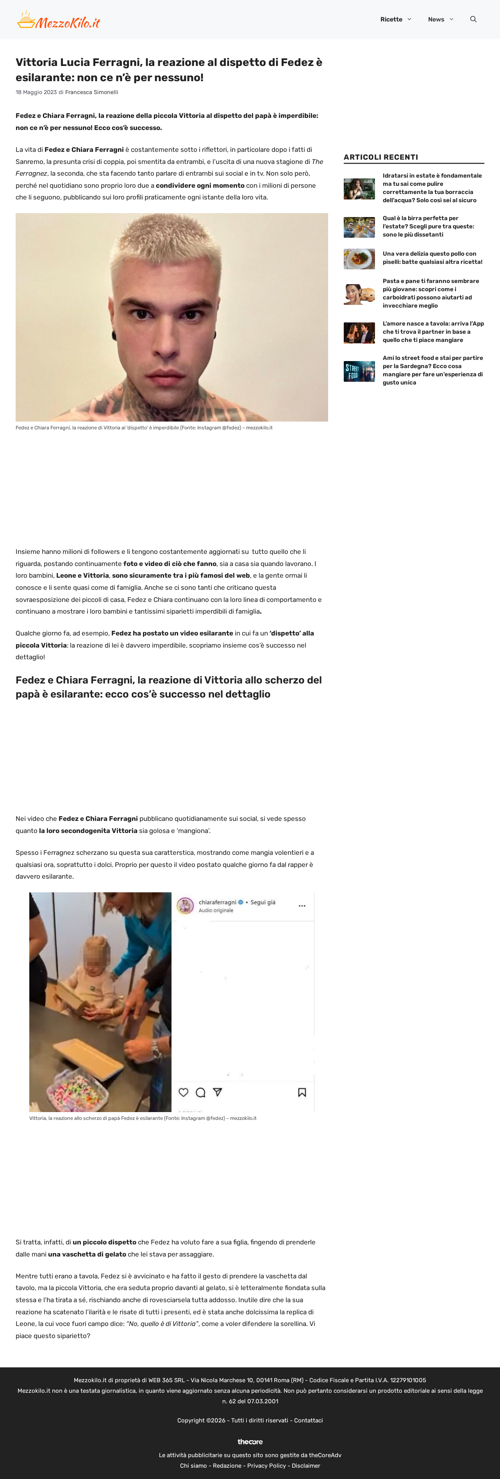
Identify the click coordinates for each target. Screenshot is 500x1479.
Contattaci (308, 1420)
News (436, 19)
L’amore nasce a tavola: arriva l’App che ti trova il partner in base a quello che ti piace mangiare (433, 331)
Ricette (391, 19)
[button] (473, 19)
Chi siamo (193, 1465)
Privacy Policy (266, 1465)
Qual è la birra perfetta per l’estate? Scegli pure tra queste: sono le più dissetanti (428, 226)
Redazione (227, 1465)
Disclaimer (306, 1465)
